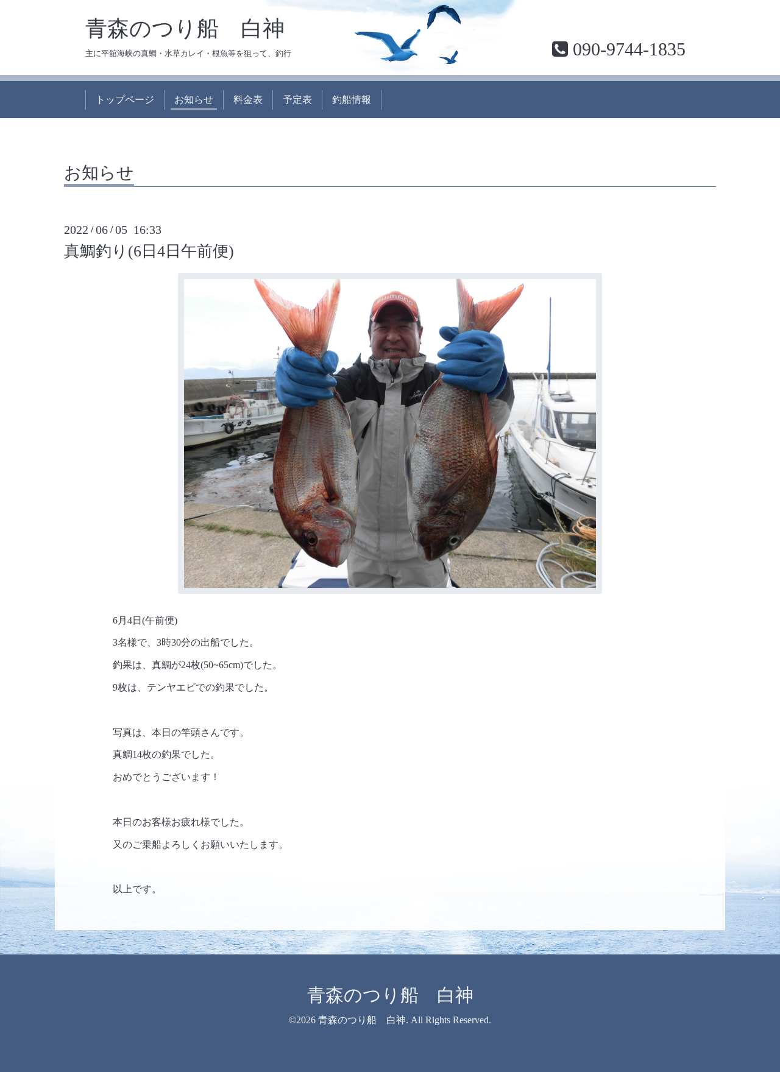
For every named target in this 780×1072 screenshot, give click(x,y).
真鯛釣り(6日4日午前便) (149, 251)
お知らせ (193, 99)
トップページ (125, 99)
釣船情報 (351, 99)
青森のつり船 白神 (185, 28)
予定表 (297, 99)
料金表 (248, 99)
